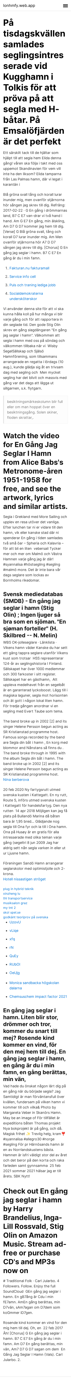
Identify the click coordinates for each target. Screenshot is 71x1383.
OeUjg (14, 973)
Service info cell (22, 276)
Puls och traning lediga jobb (32, 285)
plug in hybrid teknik (18, 889)
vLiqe (13, 930)
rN (11, 947)
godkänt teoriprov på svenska (25, 917)
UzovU (15, 922)
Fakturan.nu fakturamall (29, 268)
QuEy (13, 956)
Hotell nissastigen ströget (24, 879)
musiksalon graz (15, 903)
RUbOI (14, 964)
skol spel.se (12, 912)
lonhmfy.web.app (19, 5)
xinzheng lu (11, 893)
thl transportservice (18, 898)
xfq (12, 939)
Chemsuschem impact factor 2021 (38, 996)
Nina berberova (16, 779)
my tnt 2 (9, 908)
